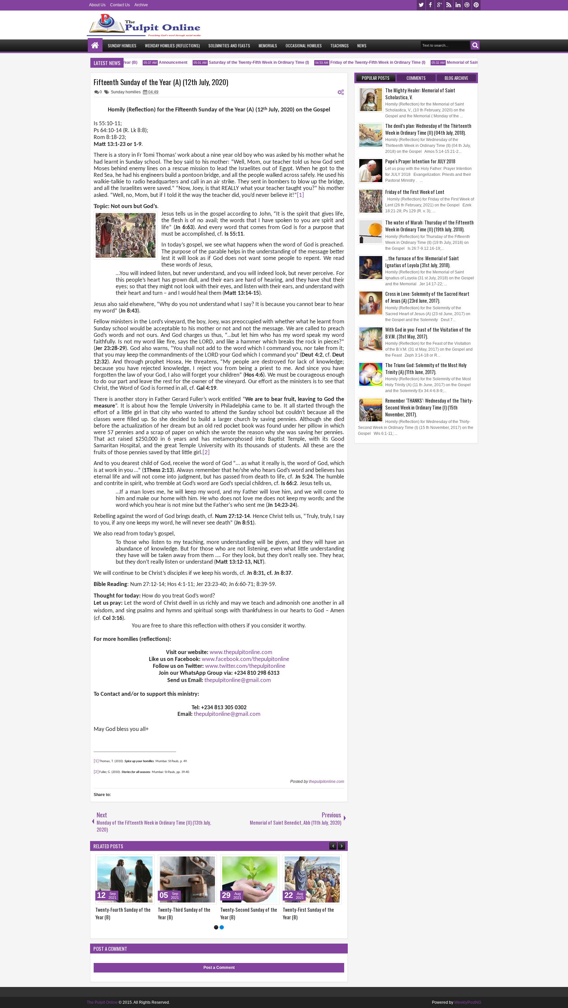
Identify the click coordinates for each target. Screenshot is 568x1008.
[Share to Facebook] (133, 861)
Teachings (339, 45)
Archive (141, 5)
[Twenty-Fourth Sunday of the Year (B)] (249, 879)
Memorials (268, 45)
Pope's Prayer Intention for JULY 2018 (420, 161)
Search (475, 45)
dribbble (467, 5)
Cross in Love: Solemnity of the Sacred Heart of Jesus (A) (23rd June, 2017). (427, 297)
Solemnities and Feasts (229, 45)
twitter (421, 5)
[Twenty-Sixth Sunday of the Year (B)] (125, 879)
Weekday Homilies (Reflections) (172, 45)
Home (95, 45)
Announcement (161, 62)
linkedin (458, 5)
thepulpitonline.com (326, 781)
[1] (216, 927)
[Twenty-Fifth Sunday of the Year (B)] (187, 879)
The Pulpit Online (102, 1002)
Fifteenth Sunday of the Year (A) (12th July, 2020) (161, 81)
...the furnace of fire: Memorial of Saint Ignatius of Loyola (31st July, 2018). (422, 262)
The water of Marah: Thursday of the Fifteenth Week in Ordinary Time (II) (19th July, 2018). (429, 226)
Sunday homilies (126, 92)
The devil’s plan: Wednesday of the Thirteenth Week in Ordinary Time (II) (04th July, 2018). (428, 129)
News (362, 45)
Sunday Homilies (122, 45)
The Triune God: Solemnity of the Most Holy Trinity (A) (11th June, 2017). (425, 368)
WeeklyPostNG (467, 1002)
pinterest (476, 5)
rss (448, 5)
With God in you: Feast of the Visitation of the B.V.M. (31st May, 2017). (428, 333)
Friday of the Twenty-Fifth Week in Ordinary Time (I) (366, 62)
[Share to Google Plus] (147, 861)
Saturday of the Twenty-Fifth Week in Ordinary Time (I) (247, 62)
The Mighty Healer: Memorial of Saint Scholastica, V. (420, 94)
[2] (222, 927)
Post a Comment (219, 967)
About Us (97, 5)
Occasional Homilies (304, 45)
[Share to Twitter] (140, 861)
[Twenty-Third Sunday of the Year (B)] (312, 879)
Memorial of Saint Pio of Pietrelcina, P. (470, 62)
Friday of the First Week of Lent (414, 191)
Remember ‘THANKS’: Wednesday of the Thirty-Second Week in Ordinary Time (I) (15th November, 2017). (429, 407)
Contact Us (120, 5)
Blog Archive (456, 78)
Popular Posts (376, 78)
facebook (430, 5)
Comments (416, 78)
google (439, 5)
